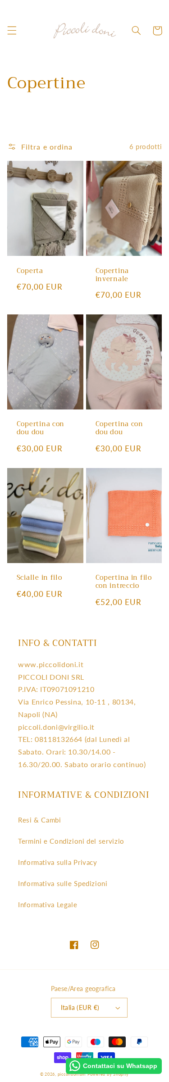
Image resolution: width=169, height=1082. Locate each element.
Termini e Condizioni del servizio (71, 841)
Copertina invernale (112, 275)
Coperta (30, 271)
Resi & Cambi (39, 820)
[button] (11, 30)
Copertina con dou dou (40, 428)
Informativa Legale (47, 904)
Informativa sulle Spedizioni (63, 883)
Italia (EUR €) (80, 1007)
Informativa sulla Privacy (57, 862)
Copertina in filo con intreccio (124, 582)
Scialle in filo (39, 578)
